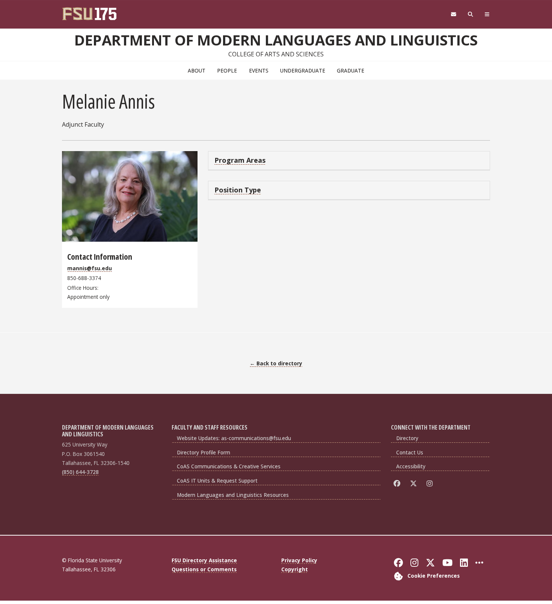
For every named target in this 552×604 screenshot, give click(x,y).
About (196, 70)
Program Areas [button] (239, 160)
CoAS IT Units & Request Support (217, 480)
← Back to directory (276, 363)
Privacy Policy (299, 560)
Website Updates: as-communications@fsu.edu (234, 438)
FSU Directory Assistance (204, 560)
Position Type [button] (237, 189)
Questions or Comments (204, 569)
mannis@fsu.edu (89, 268)
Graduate (350, 70)
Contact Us (409, 452)
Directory (407, 438)
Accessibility (410, 466)
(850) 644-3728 (80, 471)
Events (258, 70)
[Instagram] (431, 483)
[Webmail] (453, 14)
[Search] (470, 14)
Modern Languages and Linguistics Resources (233, 494)
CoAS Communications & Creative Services (229, 466)
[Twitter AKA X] (414, 483)
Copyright (294, 569)
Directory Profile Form (203, 452)
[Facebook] (398, 483)
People (227, 70)
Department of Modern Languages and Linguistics (276, 40)
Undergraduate (302, 70)
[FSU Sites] (487, 14)
